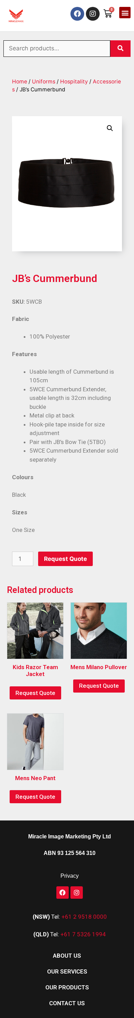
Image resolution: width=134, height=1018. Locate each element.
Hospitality (74, 81)
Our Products (67, 987)
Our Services (67, 971)
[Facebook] (77, 14)
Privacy (69, 876)
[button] (125, 12)
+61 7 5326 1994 (83, 934)
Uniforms (43, 81)
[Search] (120, 48)
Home (19, 81)
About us (67, 955)
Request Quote (65, 558)
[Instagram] (93, 14)
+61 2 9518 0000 (84, 916)
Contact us (67, 1003)
